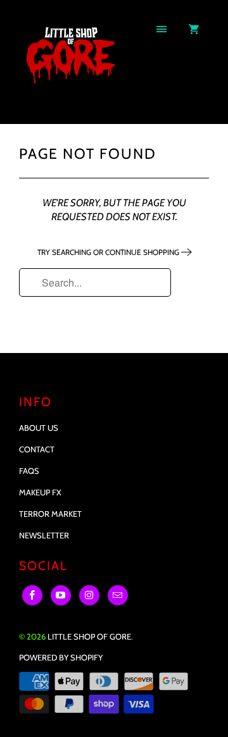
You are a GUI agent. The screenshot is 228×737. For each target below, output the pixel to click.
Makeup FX (40, 492)
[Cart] (194, 30)
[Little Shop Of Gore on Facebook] (32, 595)
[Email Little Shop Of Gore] (118, 595)
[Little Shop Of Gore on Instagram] (89, 595)
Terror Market (50, 514)
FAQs (29, 471)
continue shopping (143, 252)
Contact (36, 449)
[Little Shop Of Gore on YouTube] (61, 595)
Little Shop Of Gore (89, 636)
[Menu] (161, 30)
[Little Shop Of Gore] (69, 66)
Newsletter (44, 535)
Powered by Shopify (61, 657)
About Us (38, 428)
